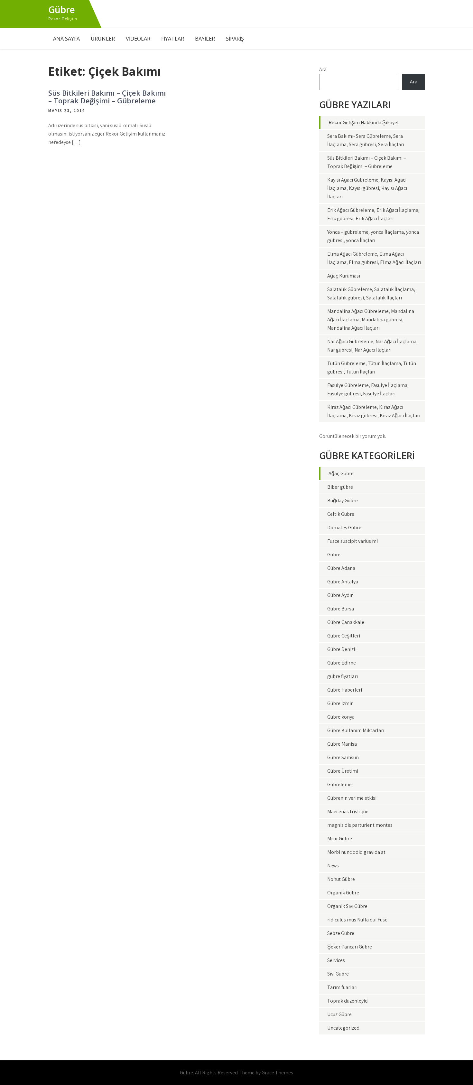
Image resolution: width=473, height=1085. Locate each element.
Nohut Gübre (341, 879)
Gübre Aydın (340, 595)
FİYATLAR (172, 38)
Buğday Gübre (342, 500)
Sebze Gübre (340, 933)
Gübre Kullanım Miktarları (355, 730)
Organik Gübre (343, 892)
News (333, 865)
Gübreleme (339, 784)
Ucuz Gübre (339, 1014)
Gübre (61, 10)
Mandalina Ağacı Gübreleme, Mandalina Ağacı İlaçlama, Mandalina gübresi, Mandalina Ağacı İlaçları (370, 319)
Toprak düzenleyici (347, 1000)
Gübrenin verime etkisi (351, 798)
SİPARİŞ (235, 38)
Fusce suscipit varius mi (352, 541)
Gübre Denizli (342, 649)
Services (336, 960)
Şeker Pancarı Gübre (349, 946)
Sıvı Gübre (338, 973)
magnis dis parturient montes (360, 825)
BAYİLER (205, 38)
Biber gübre (340, 487)
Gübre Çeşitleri (343, 635)
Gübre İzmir (340, 703)
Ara (323, 69)
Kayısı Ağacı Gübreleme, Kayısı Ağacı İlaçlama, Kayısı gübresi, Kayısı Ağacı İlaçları (367, 188)
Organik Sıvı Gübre (347, 906)
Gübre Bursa (340, 608)
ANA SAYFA (66, 38)
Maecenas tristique (347, 811)
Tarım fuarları (342, 987)
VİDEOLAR (138, 38)
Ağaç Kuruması (343, 275)
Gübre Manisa (342, 744)
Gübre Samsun (343, 757)
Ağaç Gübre (341, 473)
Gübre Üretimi (342, 771)
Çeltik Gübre (340, 514)
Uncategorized (343, 1027)
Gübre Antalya (342, 581)
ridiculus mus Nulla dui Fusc (357, 919)
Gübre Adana (341, 568)
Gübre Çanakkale (345, 622)
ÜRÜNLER (103, 38)
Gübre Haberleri (344, 689)
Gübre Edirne (341, 662)
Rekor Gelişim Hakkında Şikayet (364, 122)
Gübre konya (341, 716)
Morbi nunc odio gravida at (356, 852)
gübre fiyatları (342, 676)
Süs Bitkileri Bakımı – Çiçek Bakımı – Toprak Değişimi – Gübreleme (107, 96)
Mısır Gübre (339, 838)
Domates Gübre (344, 527)
